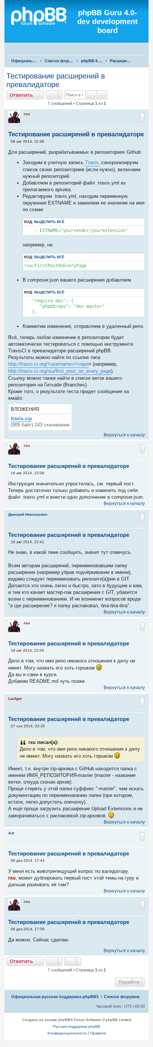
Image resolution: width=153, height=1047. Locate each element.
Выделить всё (49, 222)
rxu (27, 114)
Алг (11, 833)
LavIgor (15, 699)
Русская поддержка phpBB (76, 1026)
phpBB (64, 1020)
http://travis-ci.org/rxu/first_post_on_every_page (59, 371)
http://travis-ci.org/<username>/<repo (48, 364)
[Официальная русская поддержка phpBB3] (41, 21)
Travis (91, 162)
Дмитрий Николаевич (28, 514)
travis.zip (21, 418)
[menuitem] (144, 49)
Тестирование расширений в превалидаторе (55, 80)
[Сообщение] (9, 141)
